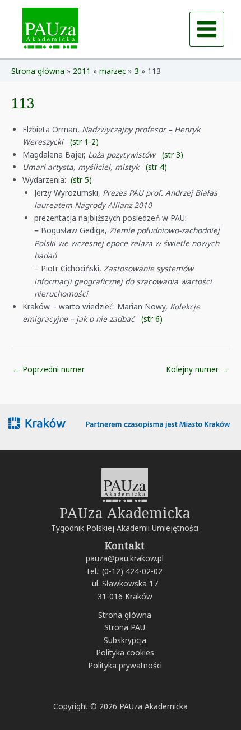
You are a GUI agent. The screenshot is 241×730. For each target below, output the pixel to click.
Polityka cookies (125, 652)
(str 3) (172, 154)
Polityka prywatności (125, 665)
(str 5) (81, 179)
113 (23, 102)
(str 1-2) (84, 141)
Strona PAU (124, 627)
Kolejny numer (197, 369)
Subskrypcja (125, 640)
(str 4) (156, 166)
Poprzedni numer (48, 369)
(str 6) (152, 318)
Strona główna (124, 614)
